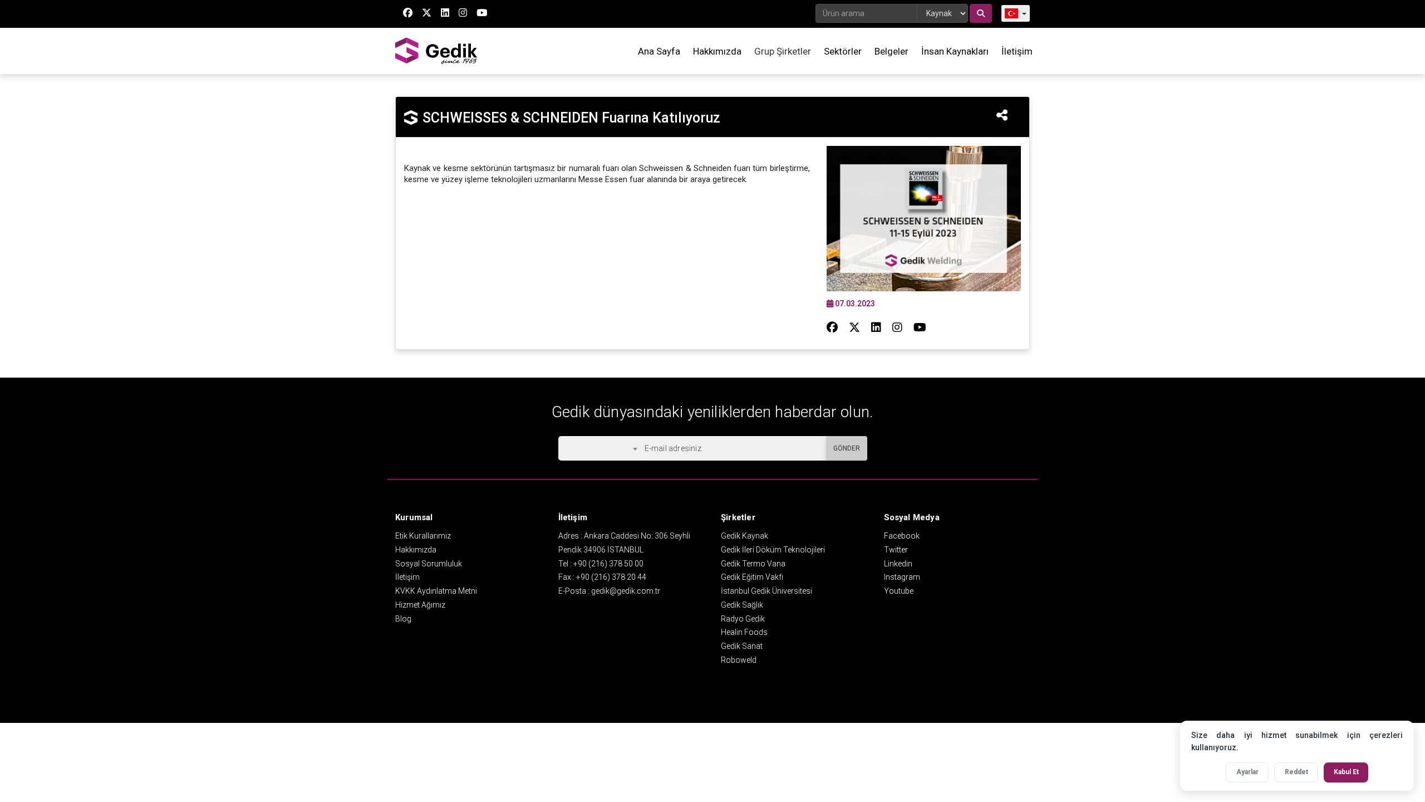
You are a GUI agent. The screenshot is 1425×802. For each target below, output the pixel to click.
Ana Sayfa (659, 51)
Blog (403, 618)
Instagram (902, 577)
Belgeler (891, 51)
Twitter (896, 549)
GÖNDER (846, 448)
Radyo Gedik (743, 618)
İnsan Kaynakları (955, 51)
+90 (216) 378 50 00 (608, 563)
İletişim (1017, 51)
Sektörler (843, 51)
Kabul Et (1346, 772)
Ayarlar (1247, 772)
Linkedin (898, 563)
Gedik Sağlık (742, 604)
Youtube (898, 590)
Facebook (902, 535)
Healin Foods (744, 632)
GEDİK (437, 51)
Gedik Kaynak (744, 535)
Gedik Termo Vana (753, 563)
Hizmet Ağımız (420, 604)
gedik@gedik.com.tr (625, 590)
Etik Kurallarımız (423, 535)
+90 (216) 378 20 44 (611, 577)
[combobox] (599, 448)
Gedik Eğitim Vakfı (752, 577)
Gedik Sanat (742, 646)
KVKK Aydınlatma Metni (436, 590)
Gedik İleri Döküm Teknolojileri (773, 549)
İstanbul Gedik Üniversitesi (766, 590)
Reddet (1296, 772)
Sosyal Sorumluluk (428, 563)
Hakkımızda (717, 51)
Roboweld (738, 660)
